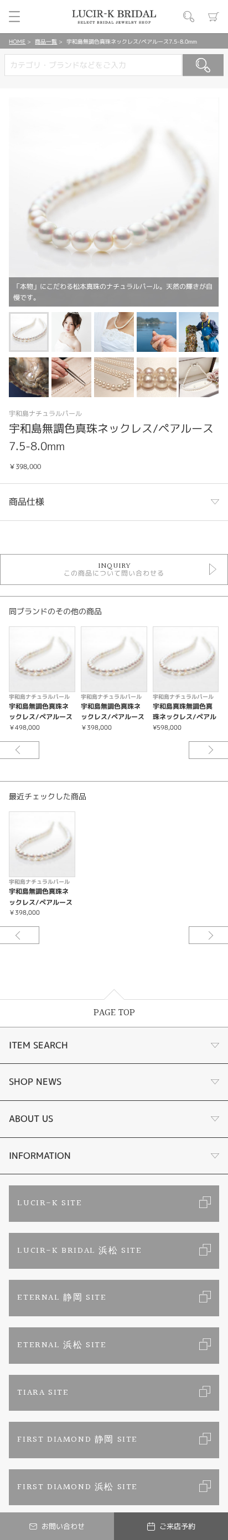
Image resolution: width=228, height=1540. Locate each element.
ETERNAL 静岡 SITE (61, 1298)
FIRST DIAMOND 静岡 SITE (77, 1440)
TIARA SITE (43, 1393)
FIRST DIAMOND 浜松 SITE (77, 1487)
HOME (17, 41)
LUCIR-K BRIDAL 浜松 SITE (79, 1251)
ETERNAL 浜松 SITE (61, 1345)
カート (213, 16)
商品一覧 (46, 41)
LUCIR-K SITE (49, 1203)
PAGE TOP (114, 1013)
